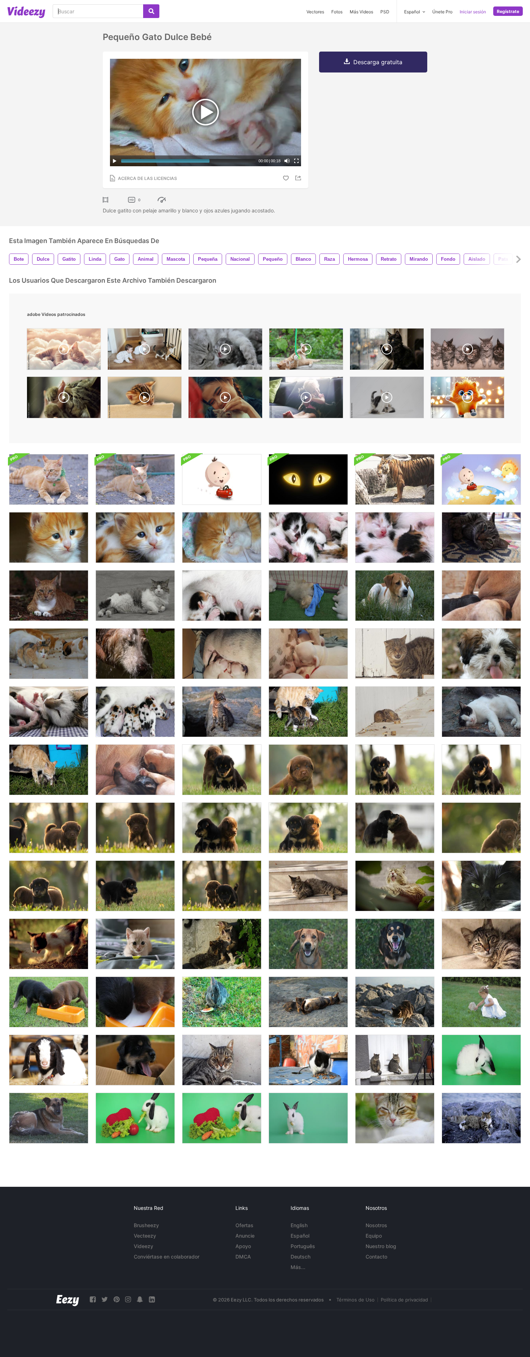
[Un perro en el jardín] (308, 943)
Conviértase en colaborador (166, 1257)
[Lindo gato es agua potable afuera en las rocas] (394, 1002)
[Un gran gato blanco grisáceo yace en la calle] (135, 595)
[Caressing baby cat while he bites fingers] (64, 399)
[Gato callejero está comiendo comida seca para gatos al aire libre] (308, 1060)
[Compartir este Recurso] (299, 177)
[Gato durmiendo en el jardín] (481, 885)
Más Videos (361, 11)
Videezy (143, 1246)
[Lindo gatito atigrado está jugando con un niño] (221, 711)
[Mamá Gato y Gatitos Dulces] (48, 711)
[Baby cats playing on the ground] (387, 399)
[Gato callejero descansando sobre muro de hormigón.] (221, 1060)
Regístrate (508, 11)
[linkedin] (152, 1299)
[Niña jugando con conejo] (481, 1002)
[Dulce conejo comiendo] (221, 1002)
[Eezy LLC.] (67, 1299)
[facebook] (93, 1299)
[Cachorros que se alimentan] (481, 595)
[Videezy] (26, 12)
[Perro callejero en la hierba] (394, 595)
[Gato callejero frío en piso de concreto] (481, 711)
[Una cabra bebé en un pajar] (48, 1060)
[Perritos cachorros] (221, 653)
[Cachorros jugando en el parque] (221, 769)
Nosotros (376, 1225)
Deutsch (300, 1257)
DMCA (243, 1257)
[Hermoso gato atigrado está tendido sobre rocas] (481, 1118)
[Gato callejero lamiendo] (394, 711)
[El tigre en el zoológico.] (394, 479)
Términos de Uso (355, 1300)
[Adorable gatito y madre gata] (48, 769)
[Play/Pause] (115, 161)
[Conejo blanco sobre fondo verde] (481, 1060)
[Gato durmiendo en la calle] (394, 1118)
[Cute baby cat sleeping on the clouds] (64, 351)
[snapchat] (140, 1299)
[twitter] (104, 1299)
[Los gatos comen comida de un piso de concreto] (48, 653)
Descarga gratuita (377, 62)
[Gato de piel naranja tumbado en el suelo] (48, 595)
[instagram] (128, 1299)
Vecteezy (145, 1236)
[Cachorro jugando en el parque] (308, 769)
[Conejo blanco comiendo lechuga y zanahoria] (135, 1118)
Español (300, 1236)
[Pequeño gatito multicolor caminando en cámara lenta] (48, 943)
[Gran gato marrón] (394, 653)
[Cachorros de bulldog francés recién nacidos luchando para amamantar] (308, 653)
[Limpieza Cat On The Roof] (394, 885)
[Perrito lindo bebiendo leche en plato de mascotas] (48, 1002)
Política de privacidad (404, 1300)
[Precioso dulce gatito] (221, 537)
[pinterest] (116, 1299)
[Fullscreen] (296, 161)
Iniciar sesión (473, 11)
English (299, 1225)
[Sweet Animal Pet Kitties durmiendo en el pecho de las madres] (308, 537)
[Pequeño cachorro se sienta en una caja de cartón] (135, 1060)
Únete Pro (442, 11)
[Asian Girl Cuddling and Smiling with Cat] (225, 399)
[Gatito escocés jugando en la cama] (135, 943)
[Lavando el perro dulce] (135, 653)
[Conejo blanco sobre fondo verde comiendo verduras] (221, 1118)
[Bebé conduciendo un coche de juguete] (221, 479)
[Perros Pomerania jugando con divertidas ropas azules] (308, 595)
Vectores (315, 11)
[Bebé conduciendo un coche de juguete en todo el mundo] (481, 479)
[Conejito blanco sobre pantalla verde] (308, 1118)
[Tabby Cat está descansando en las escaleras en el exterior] (481, 943)
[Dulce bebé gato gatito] (48, 537)
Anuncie (245, 1236)
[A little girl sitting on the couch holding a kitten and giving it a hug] (306, 399)
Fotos (337, 11)
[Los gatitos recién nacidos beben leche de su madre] (221, 595)
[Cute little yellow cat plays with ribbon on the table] (306, 351)
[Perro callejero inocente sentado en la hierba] (48, 1118)
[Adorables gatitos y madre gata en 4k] (308, 711)
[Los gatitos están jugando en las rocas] (221, 943)
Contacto (376, 1257)
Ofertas (244, 1225)
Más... (298, 1267)
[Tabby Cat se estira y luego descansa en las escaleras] (308, 885)
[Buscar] (151, 11)
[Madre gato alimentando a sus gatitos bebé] (135, 711)
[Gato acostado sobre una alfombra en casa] (481, 537)
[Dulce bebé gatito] (135, 537)
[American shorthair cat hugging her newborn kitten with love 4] (225, 351)
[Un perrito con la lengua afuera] (481, 653)
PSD (384, 11)
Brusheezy (146, 1225)
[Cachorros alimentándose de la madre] (135, 769)
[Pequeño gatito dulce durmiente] (394, 537)
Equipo (374, 1236)
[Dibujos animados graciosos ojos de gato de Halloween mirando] (308, 479)
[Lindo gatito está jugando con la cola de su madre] (308, 1002)
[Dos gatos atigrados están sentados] (394, 1060)
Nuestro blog (381, 1246)
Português (303, 1246)
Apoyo (243, 1246)
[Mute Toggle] (287, 161)
